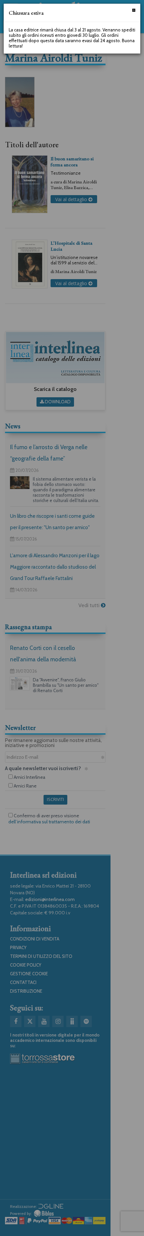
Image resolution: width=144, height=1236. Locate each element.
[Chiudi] (133, 10)
